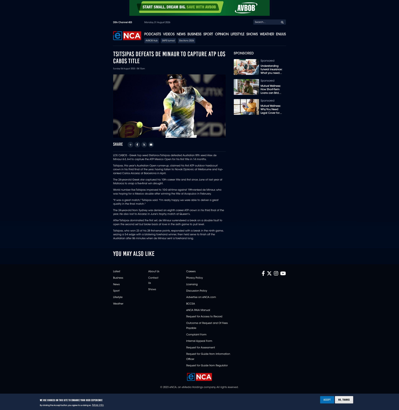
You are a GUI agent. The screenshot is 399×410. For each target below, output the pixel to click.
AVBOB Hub (152, 41)
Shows (252, 34)
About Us (153, 271)
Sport (208, 34)
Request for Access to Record (204, 316)
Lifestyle (237, 34)
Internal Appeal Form (199, 341)
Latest (116, 271)
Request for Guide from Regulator (207, 365)
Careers (191, 271)
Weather (267, 34)
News (181, 34)
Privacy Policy (194, 278)
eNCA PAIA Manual (198, 310)
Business (194, 34)
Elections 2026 (186, 41)
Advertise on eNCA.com (201, 297)
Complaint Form (196, 335)
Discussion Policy (196, 291)
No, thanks (344, 399)
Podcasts (152, 34)
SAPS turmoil (168, 41)
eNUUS (281, 34)
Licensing (192, 284)
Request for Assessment (200, 348)
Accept (327, 399)
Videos (169, 34)
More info (98, 405)
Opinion (222, 34)
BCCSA (190, 304)
